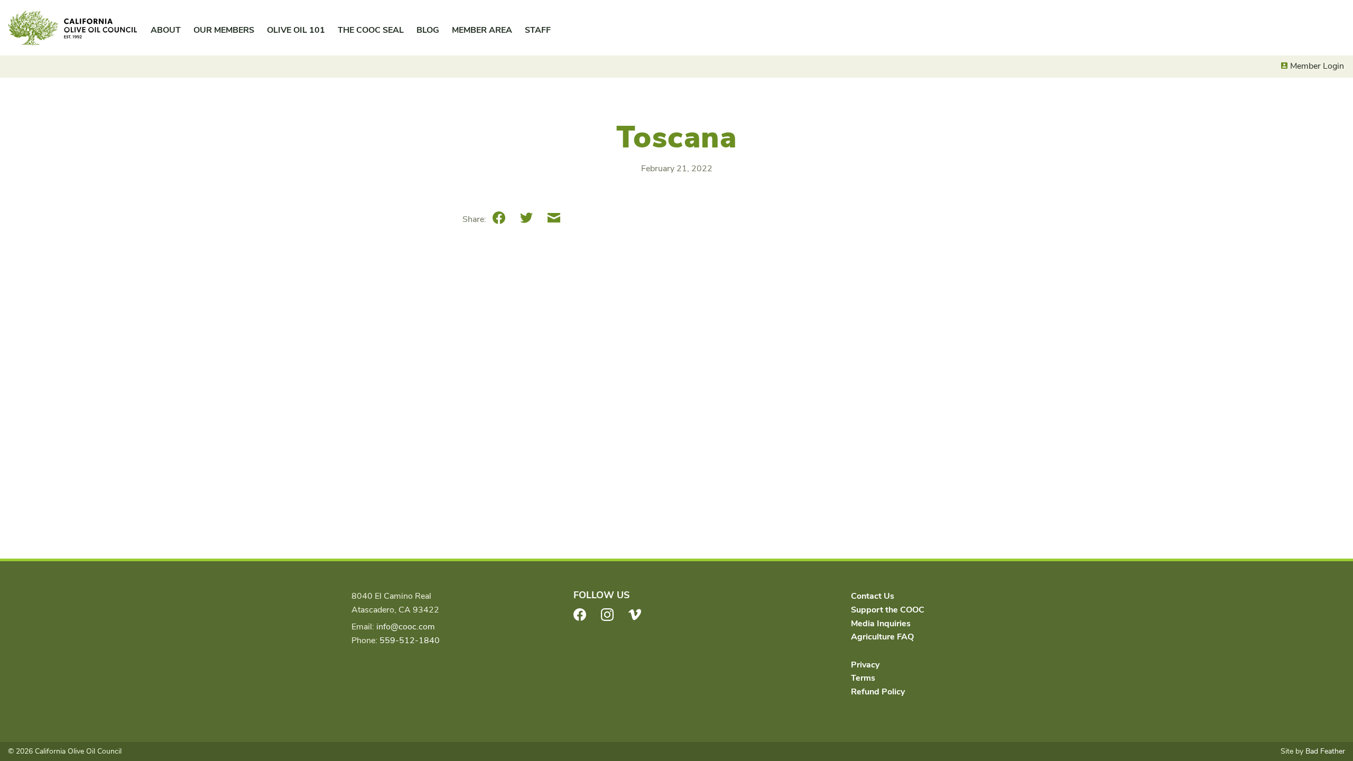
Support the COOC (887, 610)
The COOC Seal (371, 30)
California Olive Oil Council (72, 28)
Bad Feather (1325, 751)
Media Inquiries (881, 623)
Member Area (482, 30)
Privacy (865, 665)
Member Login (1317, 66)
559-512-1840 (409, 640)
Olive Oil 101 (296, 30)
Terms (863, 678)
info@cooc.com (405, 627)
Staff (538, 30)
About (166, 30)
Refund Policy (878, 692)
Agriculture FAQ (882, 637)
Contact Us (872, 596)
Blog (427, 30)
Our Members (223, 30)
